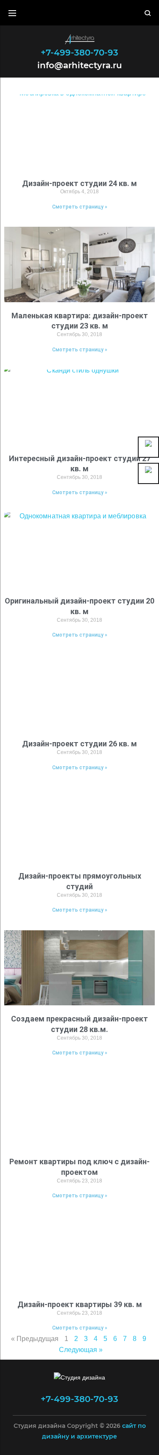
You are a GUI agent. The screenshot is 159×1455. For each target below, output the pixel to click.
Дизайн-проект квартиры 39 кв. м (79, 1304)
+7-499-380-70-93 (79, 52)
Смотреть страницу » (79, 207)
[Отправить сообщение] (148, 473)
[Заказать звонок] (148, 447)
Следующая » (81, 1349)
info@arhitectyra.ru (79, 64)
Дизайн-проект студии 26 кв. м (79, 743)
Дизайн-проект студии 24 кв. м (79, 183)
